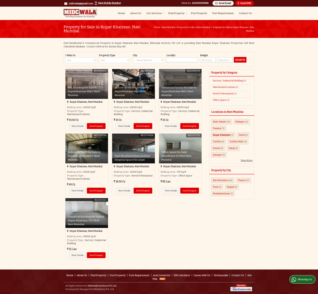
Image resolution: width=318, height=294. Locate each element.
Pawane (217, 128)
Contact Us (245, 13)
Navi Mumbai (168, 27)
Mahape (239, 121)
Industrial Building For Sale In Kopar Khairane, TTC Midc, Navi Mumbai (86, 220)
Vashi (242, 135)
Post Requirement (223, 13)
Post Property (199, 13)
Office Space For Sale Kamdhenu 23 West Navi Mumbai (176, 156)
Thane (241, 180)
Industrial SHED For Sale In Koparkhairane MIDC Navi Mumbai (84, 156)
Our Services (154, 13)
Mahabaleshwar (221, 193)
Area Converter (161, 275)
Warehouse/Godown (224, 87)
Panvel (216, 148)
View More (247, 160)
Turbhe (217, 141)
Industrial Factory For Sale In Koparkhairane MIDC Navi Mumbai (178, 91)
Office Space (220, 100)
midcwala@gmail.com (81, 3)
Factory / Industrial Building (228, 80)
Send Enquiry (96, 126)
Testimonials (221, 275)
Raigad (230, 187)
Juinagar (217, 154)
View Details (77, 126)
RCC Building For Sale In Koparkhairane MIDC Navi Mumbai (84, 91)
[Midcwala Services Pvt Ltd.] (80, 13)
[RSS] (162, 278)
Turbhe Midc (236, 141)
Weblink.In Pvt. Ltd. (103, 289)
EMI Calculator (182, 275)
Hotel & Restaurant (223, 93)
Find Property (176, 13)
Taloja (232, 148)
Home (121, 13)
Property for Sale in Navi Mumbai (193, 27)
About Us (135, 13)
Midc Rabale (219, 121)
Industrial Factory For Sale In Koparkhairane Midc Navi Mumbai (132, 91)
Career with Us (202, 275)
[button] (109, 3)
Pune (215, 187)
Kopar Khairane (221, 135)
